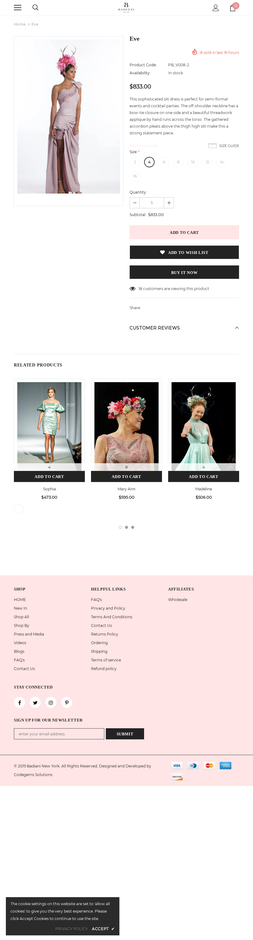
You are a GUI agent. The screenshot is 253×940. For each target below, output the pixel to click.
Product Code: (143, 65)
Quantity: (138, 192)
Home (20, 24)
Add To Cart (49, 476)
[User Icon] (216, 8)
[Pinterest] (66, 702)
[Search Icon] (35, 8)
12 (207, 162)
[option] (68, 116)
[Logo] (126, 7)
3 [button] (132, 527)
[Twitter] (35, 702)
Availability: (140, 73)
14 (222, 162)
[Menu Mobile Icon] (17, 7)
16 (135, 176)
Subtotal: (138, 214)
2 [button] (126, 527)
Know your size (144, 145)
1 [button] (120, 527)
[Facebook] (19, 702)
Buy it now (184, 272)
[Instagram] (50, 702)
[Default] (18, 508)
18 (140, 288)
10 (193, 162)
